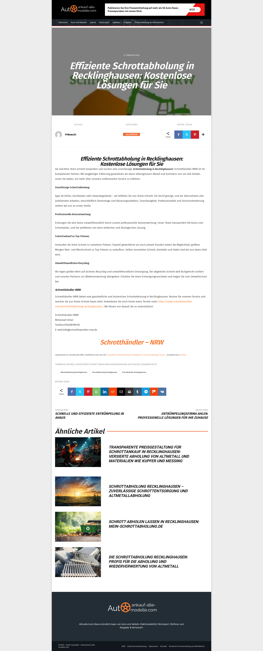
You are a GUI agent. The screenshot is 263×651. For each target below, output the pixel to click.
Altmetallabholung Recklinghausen (74, 372)
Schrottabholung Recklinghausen (104, 372)
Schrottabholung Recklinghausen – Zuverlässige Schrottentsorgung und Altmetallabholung (148, 491)
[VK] (162, 392)
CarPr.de (183, 355)
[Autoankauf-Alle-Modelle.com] (131, 608)
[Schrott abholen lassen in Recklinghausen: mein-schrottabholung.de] (78, 527)
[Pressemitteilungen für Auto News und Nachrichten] (78, 10)
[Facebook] (178, 134)
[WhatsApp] (96, 392)
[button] (201, 22)
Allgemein (131, 134)
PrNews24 (70, 134)
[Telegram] (146, 392)
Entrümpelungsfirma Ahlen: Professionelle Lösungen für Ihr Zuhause (173, 416)
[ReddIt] (113, 392)
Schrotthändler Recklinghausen (134, 372)
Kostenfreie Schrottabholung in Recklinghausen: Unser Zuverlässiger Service (136, 355)
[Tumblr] (137, 392)
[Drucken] (129, 392)
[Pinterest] (195, 134)
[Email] (121, 392)
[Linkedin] (105, 392)
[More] (203, 134)
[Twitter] (187, 134)
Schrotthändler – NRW (131, 342)
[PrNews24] (60, 134)
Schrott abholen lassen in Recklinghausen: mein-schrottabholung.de (154, 524)
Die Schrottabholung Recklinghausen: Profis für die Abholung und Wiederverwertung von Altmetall (148, 562)
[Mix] (154, 392)
